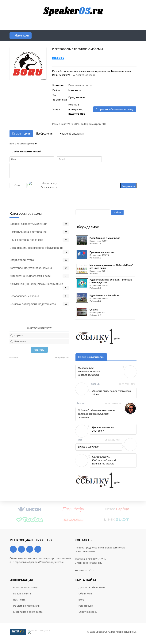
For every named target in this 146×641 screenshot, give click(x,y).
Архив (57, 358)
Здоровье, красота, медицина (28, 223)
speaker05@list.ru (92, 562)
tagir (79, 439)
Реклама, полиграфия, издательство (33, 304)
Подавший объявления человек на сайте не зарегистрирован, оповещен (96, 414)
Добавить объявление (92, 587)
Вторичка (20, 341)
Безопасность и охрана (24, 296)
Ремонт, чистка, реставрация (28, 231)
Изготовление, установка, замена (31, 267)
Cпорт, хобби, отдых (22, 259)
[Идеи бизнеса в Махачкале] (82, 244)
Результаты (64, 358)
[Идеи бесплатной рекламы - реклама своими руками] (82, 287)
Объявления (86, 593)
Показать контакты (80, 85)
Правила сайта (22, 593)
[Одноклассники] (21, 549)
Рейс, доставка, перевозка (26, 239)
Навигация (22, 35)
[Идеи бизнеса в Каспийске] (82, 301)
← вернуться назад (84, 75)
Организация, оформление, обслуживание (36, 247)
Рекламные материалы (26, 605)
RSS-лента (19, 599)
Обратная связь (88, 611)
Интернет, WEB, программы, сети (30, 275)
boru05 (95, 383)
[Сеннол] (82, 316)
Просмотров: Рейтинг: (105, 241)
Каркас (18, 335)
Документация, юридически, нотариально (36, 283)
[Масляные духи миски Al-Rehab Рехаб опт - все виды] (82, 272)
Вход (81, 599)
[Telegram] (29, 549)
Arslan (80, 403)
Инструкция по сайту (25, 587)
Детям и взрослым (88, 446)
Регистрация (86, 605)
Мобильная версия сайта (28, 611)
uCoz (91, 570)
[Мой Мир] (37, 549)
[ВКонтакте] (13, 549)
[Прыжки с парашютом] (82, 258)
